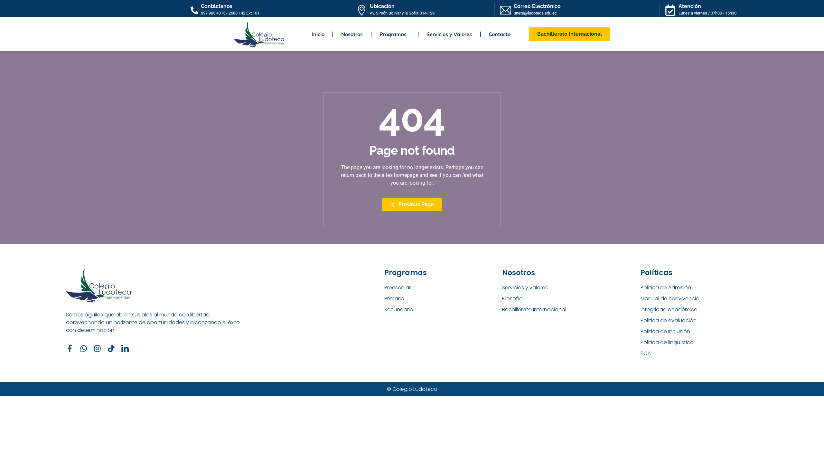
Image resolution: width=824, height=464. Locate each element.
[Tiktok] (111, 348)
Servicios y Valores (449, 34)
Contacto (499, 34)
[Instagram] (97, 348)
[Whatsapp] (83, 348)
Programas (393, 34)
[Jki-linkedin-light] (125, 348)
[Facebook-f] (69, 348)
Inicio (318, 34)
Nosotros (352, 34)
